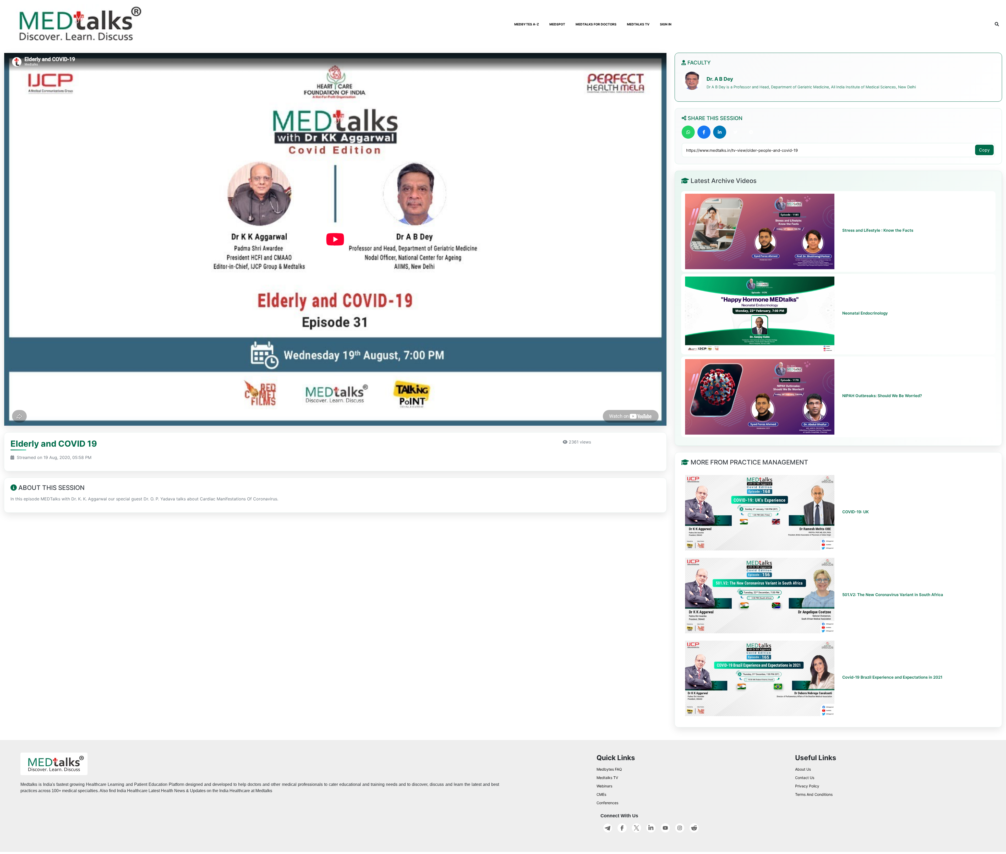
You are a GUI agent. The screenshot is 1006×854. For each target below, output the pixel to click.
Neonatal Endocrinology (865, 313)
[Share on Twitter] (735, 132)
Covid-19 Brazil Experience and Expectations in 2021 (892, 677)
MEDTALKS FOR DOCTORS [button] (596, 24)
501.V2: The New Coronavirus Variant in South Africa (892, 594)
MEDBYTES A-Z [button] (526, 24)
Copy (984, 150)
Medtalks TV (607, 777)
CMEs (601, 794)
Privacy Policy (807, 786)
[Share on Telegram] (751, 132)
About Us (803, 769)
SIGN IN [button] (665, 24)
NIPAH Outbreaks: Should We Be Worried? (882, 395)
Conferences (607, 803)
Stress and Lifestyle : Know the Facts (877, 230)
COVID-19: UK (855, 511)
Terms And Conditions (814, 794)
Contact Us (804, 777)
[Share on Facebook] (703, 132)
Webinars (604, 786)
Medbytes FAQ (609, 769)
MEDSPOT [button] (557, 24)
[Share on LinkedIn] (719, 132)
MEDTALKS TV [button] (638, 24)
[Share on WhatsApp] (688, 132)
